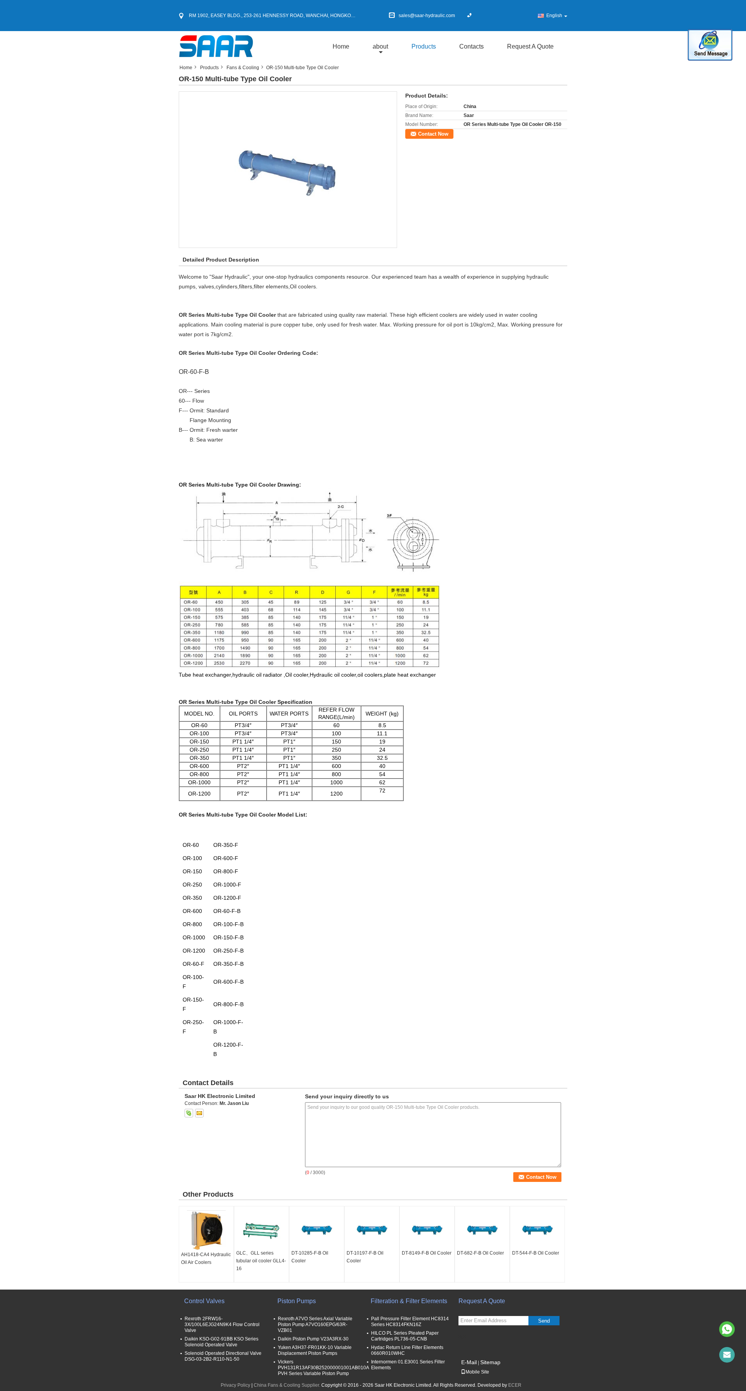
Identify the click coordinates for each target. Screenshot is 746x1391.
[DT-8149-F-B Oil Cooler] (427, 1229)
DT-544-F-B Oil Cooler (535, 1253)
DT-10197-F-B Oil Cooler (365, 1257)
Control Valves (204, 1301)
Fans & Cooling (243, 67)
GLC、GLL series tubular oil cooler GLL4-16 (261, 1260)
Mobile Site (477, 1372)
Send (544, 1321)
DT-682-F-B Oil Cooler (480, 1253)
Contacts (471, 46)
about (380, 46)
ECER (514, 1385)
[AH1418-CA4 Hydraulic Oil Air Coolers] (206, 1230)
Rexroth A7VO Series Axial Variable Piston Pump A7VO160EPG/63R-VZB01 (315, 1324)
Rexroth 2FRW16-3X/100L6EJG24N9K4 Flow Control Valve (222, 1324)
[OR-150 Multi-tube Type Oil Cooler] (288, 169)
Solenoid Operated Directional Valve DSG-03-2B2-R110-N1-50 (223, 1356)
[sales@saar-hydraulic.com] (727, 1355)
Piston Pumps (296, 1301)
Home (341, 46)
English (554, 15)
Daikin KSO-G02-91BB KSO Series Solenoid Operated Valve (221, 1341)
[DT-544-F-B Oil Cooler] (537, 1229)
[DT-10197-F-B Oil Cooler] (372, 1229)
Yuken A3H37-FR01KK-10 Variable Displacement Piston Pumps (315, 1350)
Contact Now (433, 134)
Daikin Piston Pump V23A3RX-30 (313, 1339)
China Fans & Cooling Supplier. (287, 1385)
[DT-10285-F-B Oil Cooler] (316, 1229)
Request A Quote (530, 46)
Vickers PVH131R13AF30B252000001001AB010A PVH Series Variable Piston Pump (323, 1367)
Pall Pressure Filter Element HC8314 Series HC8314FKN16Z (410, 1321)
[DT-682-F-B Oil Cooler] (482, 1229)
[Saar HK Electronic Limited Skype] (189, 1113)
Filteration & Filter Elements (409, 1301)
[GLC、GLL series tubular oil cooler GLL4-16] (261, 1229)
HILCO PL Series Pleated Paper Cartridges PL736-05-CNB (405, 1336)
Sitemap (490, 1362)
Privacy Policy (235, 1385)
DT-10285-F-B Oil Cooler (309, 1257)
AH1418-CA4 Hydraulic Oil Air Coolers (206, 1258)
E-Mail (469, 1362)
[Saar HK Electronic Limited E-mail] (199, 1113)
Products (423, 46)
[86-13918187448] (727, 1329)
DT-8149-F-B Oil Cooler (426, 1253)
